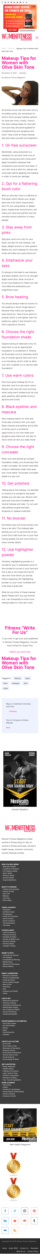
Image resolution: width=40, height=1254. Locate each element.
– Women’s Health (8, 875)
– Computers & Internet (10, 955)
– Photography (7, 914)
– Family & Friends (8, 980)
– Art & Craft (6, 1044)
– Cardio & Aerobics (9, 932)
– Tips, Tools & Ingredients (11, 1080)
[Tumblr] (23, 2)
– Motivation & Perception (11, 1048)
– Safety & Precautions (10, 916)
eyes (27, 678)
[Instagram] (8, 2)
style (5, 688)
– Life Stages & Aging (9, 871)
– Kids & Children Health (10, 982)
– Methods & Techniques (10, 964)
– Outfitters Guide (8, 912)
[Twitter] (5, 2)
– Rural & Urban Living (10, 1055)
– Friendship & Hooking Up (11, 1005)
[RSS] (14, 1230)
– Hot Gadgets (7, 957)
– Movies (5, 1028)
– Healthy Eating (7, 1069)
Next (8, 727)
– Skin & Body (7, 900)
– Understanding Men (9, 1014)
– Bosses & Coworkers (10, 975)
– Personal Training (8, 941)
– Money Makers (8, 966)
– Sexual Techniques (9, 1012)
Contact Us (24, 1248)
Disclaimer (34, 1248)
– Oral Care (6, 898)
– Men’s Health (7, 873)
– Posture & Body (8, 944)
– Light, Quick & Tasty (10, 1073)
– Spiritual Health (8, 878)
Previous (13, 711)
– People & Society (8, 1050)
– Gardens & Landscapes (11, 1089)
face (5, 683)
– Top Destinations (8, 923)
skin (26, 683)
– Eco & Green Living (9, 1046)
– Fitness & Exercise (9, 935)
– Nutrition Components (10, 1075)
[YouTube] (20, 2)
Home (4, 1248)
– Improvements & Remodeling (13, 1091)
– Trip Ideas (6, 925)
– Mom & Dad (6, 984)
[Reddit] (17, 2)
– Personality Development (11, 1052)
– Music (4, 1030)
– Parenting (6, 987)
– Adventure (6, 910)
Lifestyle (22, 73)
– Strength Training (8, 946)
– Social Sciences (8, 1057)
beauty (17, 678)
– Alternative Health (9, 866)
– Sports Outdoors (8, 921)
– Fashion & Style (8, 891)
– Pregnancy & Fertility (10, 991)
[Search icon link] (36, 2)
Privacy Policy (33, 1251)
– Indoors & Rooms (8, 1094)
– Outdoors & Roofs (9, 1096)
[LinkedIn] (14, 2)
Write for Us (20, 1251)
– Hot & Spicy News (9, 1023)
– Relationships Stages (10, 1007)
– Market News (7, 962)
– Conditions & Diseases (10, 869)
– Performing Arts (8, 1032)
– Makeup (5, 896)
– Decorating (6, 1085)
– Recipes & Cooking (9, 1078)
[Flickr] (26, 2)
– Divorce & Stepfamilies (10, 978)
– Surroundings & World (10, 1059)
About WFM (13, 1248)
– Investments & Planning (11, 960)
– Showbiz (5, 1034)
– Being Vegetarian (8, 1066)
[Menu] (37, 37)
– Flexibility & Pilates (9, 937)
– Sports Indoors (8, 918)
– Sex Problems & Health (10, 1009)
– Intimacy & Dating (9, 1003)
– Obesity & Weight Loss (10, 939)
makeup (15, 683)
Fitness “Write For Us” (20, 630)
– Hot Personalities (8, 1025)
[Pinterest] (11, 2)
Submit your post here (19, 652)
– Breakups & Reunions (10, 1001)
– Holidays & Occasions (10, 1071)
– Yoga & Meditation (9, 880)
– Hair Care (6, 894)
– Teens (4, 993)
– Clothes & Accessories (10, 889)
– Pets (4, 989)
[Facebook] (2, 2)
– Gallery (5, 1087)
